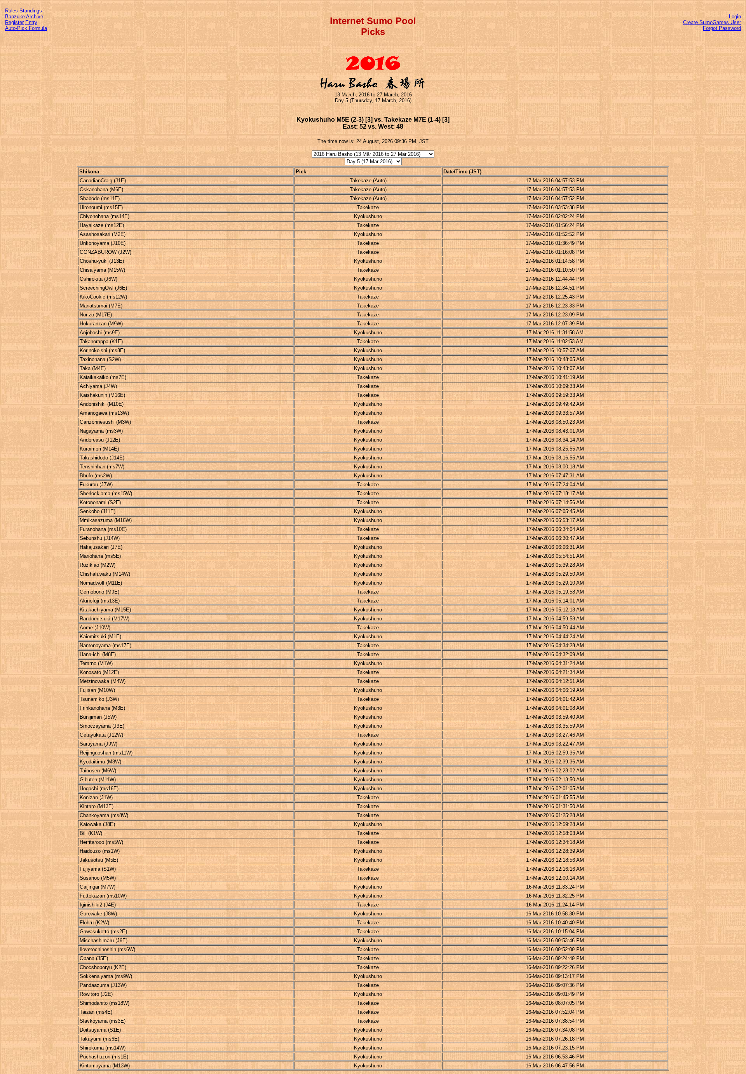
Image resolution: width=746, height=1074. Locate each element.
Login (735, 16)
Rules (11, 11)
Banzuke (15, 16)
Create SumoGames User (712, 22)
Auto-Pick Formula (26, 28)
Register (14, 22)
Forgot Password (722, 28)
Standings (30, 11)
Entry (31, 22)
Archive (34, 16)
